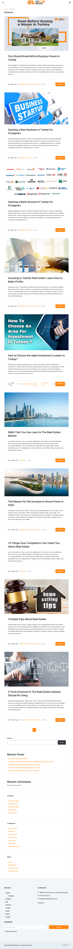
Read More (60, 84)
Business (23, 84)
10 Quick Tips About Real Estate (27, 619)
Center (8, 914)
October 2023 (13, 804)
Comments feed (14, 868)
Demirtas (8, 905)
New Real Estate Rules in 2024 (18, 758)
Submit (58, 927)
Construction (13, 834)
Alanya (8, 893)
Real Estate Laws (44, 384)
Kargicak (8, 899)
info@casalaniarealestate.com (49, 899)
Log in (10, 862)
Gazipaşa (11, 896)
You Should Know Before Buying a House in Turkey (24, 767)
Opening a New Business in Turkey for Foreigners (24, 770)
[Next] (43, 730)
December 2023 (13, 801)
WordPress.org (13, 871)
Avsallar (8, 908)
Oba (7, 902)
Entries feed (12, 865)
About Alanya (13, 828)
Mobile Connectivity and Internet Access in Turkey (24, 764)
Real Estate (37, 84)
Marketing (30, 84)
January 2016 (13, 813)
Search (9, 738)
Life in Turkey (13, 837)
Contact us (41, 903)
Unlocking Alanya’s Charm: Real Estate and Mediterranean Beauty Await (31, 761)
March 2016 (12, 810)
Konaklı (8, 917)
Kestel (8, 911)
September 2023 (14, 807)
